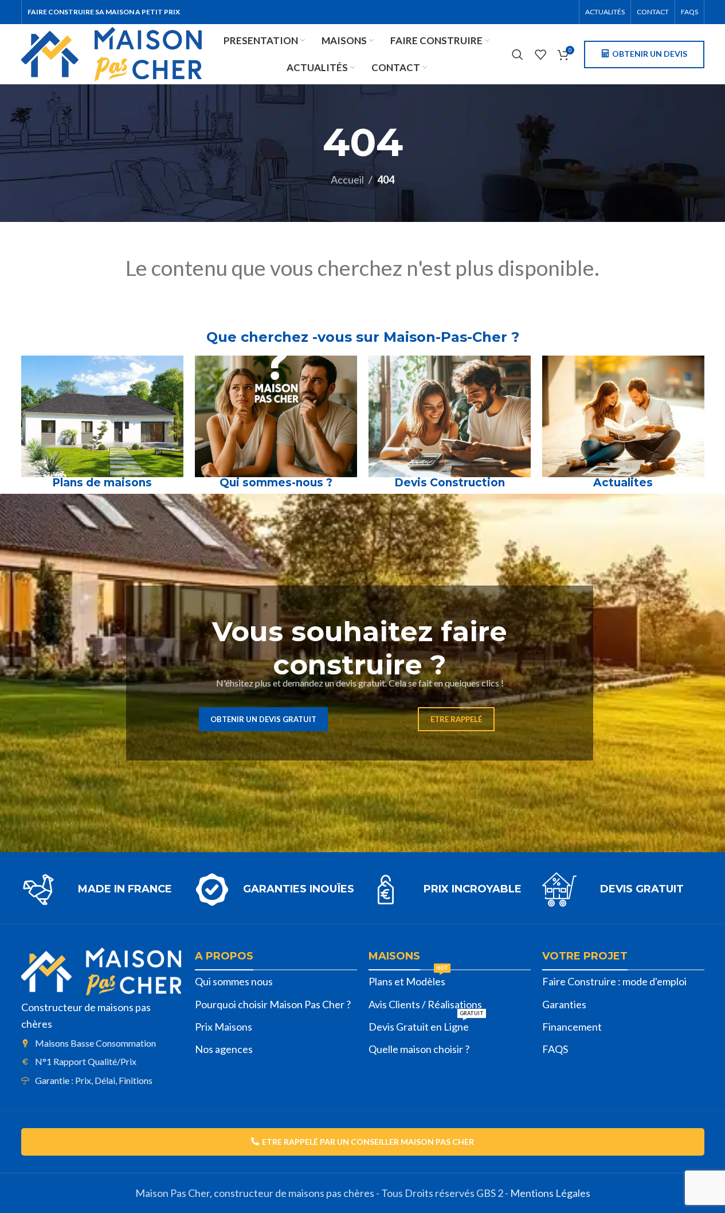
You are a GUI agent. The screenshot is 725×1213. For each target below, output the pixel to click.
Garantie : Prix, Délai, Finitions (93, 1080)
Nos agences (224, 1049)
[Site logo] (111, 52)
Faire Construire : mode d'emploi (614, 981)
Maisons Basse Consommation (95, 1043)
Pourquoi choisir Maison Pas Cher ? (273, 1004)
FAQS (555, 1049)
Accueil (347, 179)
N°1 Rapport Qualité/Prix (85, 1061)
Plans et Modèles (408, 979)
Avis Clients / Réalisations (425, 1004)
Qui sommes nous (234, 981)
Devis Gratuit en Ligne (426, 1024)
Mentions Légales (550, 1193)
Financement (572, 1026)
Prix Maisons (223, 1026)
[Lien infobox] (102, 889)
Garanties (564, 1004)
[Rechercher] (517, 54)
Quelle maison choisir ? (419, 1049)
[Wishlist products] (540, 54)
